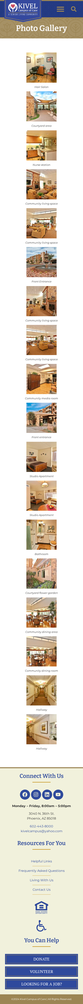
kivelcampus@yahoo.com (41, 831)
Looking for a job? (41, 984)
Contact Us (42, 890)
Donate (41, 959)
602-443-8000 (41, 826)
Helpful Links (41, 861)
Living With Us (41, 880)
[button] (60, 9)
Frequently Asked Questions (42, 871)
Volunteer (41, 971)
